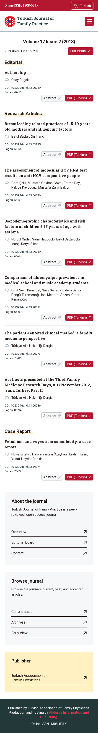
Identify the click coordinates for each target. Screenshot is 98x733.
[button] (89, 21)
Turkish (85, 6)
